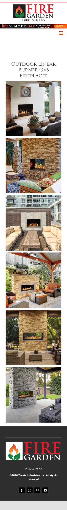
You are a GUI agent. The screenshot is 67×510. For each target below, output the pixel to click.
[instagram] (30, 490)
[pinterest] (37, 490)
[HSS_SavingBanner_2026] (33, 25)
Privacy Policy (33, 468)
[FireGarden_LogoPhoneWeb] (33, 6)
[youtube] (45, 490)
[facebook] (22, 490)
